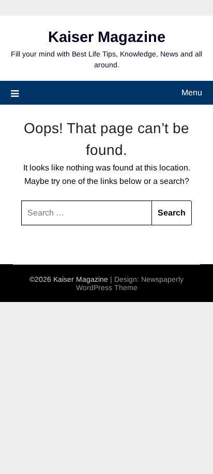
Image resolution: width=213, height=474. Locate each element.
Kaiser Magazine (106, 36)
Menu (191, 92)
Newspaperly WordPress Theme (130, 283)
